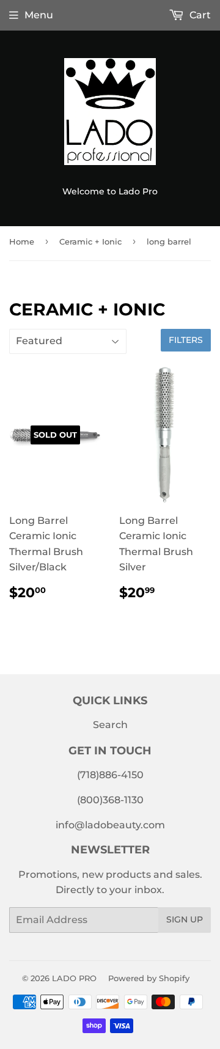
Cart (199, 15)
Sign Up (184, 919)
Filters (186, 339)
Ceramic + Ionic (90, 241)
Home (21, 241)
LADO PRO (74, 978)
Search (110, 725)
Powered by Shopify (148, 978)
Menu (38, 15)
